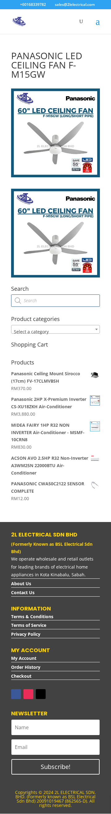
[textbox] (55, 331)
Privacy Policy (25, 634)
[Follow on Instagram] (28, 694)
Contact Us (23, 592)
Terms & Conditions (32, 616)
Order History (25, 667)
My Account (23, 658)
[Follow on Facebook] (16, 694)
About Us (21, 583)
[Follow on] (53, 694)
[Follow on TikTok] (41, 694)
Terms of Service (28, 625)
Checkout (21, 676)
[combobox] (55, 329)
